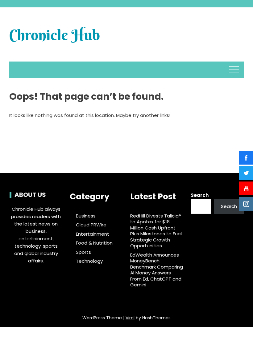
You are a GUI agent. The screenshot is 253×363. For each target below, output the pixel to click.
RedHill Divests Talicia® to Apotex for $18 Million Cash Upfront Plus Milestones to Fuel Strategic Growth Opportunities (156, 231)
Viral (130, 318)
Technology (89, 261)
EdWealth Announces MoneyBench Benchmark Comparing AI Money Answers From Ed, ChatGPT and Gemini (156, 270)
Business (86, 216)
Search (200, 195)
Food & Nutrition (94, 243)
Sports (83, 252)
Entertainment (92, 234)
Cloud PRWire (91, 225)
